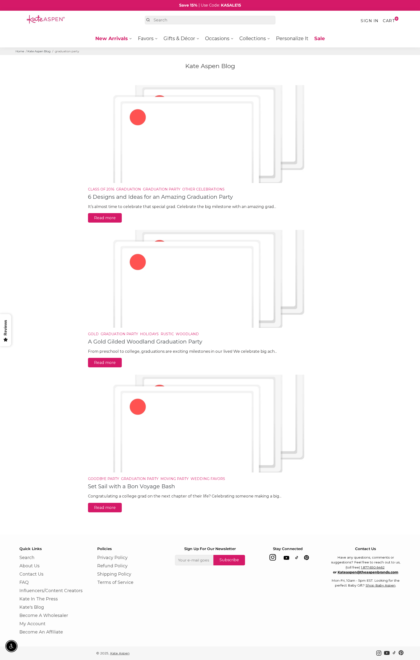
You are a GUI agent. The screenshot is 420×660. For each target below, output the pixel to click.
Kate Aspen (120, 653)
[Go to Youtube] (286, 558)
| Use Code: (210, 5)
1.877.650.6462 (373, 567)
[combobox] (210, 20)
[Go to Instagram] (273, 558)
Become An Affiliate (41, 632)
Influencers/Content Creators (51, 590)
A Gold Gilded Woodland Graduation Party (145, 341)
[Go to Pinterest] (306, 558)
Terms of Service (115, 582)
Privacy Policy (112, 557)
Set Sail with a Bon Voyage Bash (131, 486)
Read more (105, 218)
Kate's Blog (31, 607)
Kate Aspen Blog (39, 51)
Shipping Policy (114, 574)
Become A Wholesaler (43, 615)
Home (20, 51)
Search (27, 557)
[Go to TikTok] (296, 558)
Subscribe (229, 560)
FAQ (24, 582)
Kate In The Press (38, 599)
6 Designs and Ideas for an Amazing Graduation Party (160, 196)
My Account (32, 623)
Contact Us (31, 574)
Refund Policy (112, 566)
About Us (29, 566)
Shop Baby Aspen (380, 585)
